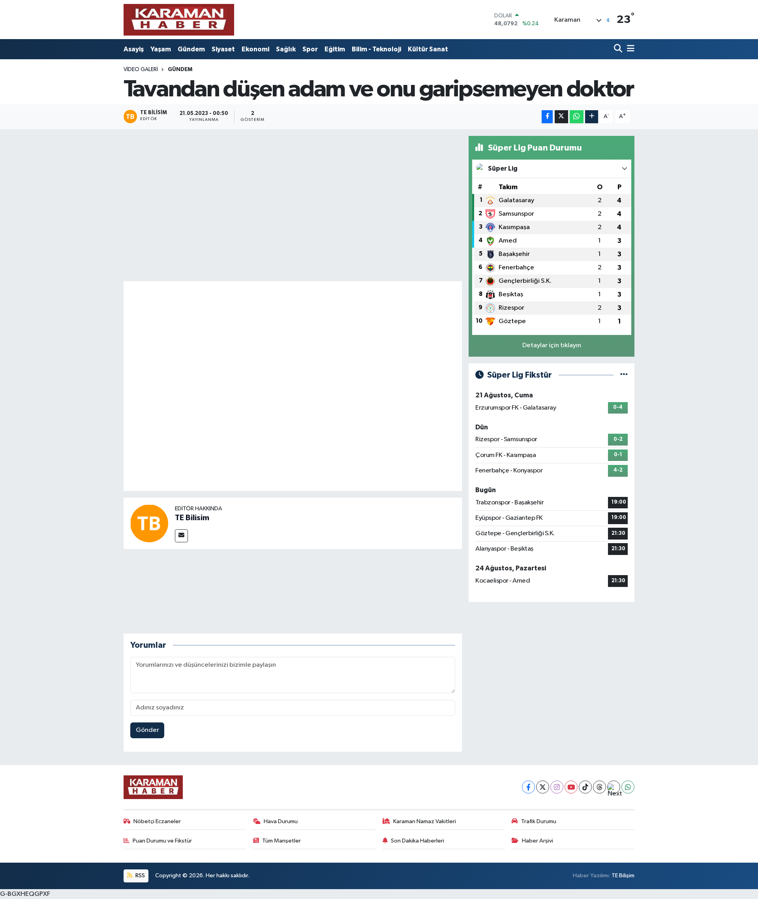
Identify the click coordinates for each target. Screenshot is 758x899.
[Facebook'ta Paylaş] (547, 116)
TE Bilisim (192, 518)
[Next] (613, 787)
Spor (310, 49)
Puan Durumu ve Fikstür (162, 841)
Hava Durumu (281, 821)
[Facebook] (528, 787)
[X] (542, 787)
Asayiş (134, 49)
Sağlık (286, 49)
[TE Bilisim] (149, 523)
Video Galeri (141, 69)
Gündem (191, 49)
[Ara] (619, 49)
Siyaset (223, 49)
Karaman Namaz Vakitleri (424, 821)
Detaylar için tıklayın (551, 345)
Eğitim (335, 49)
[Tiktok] (585, 787)
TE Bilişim (623, 875)
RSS (139, 875)
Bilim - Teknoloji (376, 49)
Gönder (147, 730)
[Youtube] (571, 787)
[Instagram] (556, 787)
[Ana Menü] (629, 49)
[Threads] (599, 787)
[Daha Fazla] (591, 116)
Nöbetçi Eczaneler (157, 821)
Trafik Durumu (538, 821)
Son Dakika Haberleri (417, 841)
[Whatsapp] (627, 787)
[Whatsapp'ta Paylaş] (577, 116)
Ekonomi (255, 49)
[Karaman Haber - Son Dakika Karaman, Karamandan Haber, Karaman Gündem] (179, 20)
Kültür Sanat (428, 49)
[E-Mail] (181, 535)
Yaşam (160, 49)
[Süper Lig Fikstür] (624, 375)
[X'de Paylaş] (561, 116)
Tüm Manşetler (281, 841)
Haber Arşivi (537, 841)
